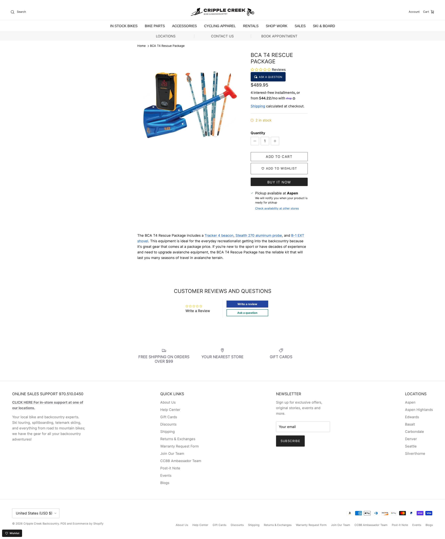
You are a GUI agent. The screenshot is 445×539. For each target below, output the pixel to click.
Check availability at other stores (277, 208)
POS (63, 523)
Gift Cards (168, 417)
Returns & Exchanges (177, 439)
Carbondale (414, 432)
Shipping (258, 106)
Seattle (411, 446)
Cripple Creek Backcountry (41, 523)
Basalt (410, 424)
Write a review (247, 304)
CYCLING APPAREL (220, 26)
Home (141, 46)
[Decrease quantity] (255, 141)
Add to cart (279, 157)
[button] (261, 70)
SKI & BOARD (324, 26)
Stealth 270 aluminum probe (259, 235)
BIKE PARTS (155, 26)
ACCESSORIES (184, 26)
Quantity (258, 133)
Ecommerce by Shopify (88, 523)
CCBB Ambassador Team (180, 461)
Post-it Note (170, 468)
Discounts (168, 424)
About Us (168, 402)
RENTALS (250, 26)
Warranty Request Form (179, 446)
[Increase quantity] (275, 141)
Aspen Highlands (419, 410)
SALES (300, 26)
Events (165, 475)
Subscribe (290, 441)
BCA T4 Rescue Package (167, 46)
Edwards (412, 417)
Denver (411, 439)
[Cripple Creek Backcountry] (222, 12)
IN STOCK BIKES (123, 26)
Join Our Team (172, 453)
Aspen (410, 402)
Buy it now (279, 182)
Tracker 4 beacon (219, 235)
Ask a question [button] (247, 312)
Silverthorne (415, 453)
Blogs (164, 483)
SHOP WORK (276, 26)
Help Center (170, 410)
